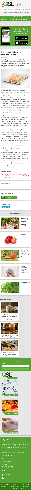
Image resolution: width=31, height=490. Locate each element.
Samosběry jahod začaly (24, 235)
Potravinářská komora (7, 461)
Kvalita (11, 16)
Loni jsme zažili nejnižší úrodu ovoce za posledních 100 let (25, 253)
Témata (20, 19)
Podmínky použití (15, 486)
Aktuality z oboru (4, 16)
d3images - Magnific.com (18, 452)
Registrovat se (15, 368)
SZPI (3, 458)
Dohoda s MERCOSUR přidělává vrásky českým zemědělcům (25, 269)
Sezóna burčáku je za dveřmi (25, 283)
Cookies (15, 488)
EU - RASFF (4, 463)
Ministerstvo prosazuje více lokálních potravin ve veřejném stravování (25, 222)
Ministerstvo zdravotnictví (8, 467)
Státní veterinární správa (7, 466)
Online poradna (13, 19)
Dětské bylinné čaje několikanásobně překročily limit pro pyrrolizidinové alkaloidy (9, 317)
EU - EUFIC (4, 464)
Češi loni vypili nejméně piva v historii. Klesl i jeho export (9, 336)
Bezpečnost (17, 16)
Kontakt (25, 19)
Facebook (8, 474)
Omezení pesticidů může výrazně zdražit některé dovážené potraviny (9, 354)
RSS (6, 478)
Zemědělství (6, 207)
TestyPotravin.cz (4, 19)
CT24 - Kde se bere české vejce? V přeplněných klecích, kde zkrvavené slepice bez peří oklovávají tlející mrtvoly (17, 176)
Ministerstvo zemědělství (7, 460)
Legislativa (23, 16)
